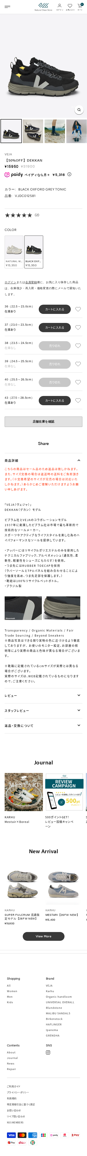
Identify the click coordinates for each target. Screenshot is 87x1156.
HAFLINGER (54, 1024)
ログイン (10, 282)
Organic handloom (59, 996)
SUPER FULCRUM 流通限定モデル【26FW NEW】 (22, 916)
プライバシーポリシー (18, 1092)
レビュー (11, 695)
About (11, 1052)
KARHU (10, 910)
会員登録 (31, 282)
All (9, 985)
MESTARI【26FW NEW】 (62, 915)
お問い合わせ (14, 1110)
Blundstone (54, 1007)
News (10, 1063)
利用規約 (11, 1098)
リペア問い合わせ (16, 1116)
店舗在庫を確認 (44, 421)
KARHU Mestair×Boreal (17, 819)
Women (12, 991)
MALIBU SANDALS (58, 1013)
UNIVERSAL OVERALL (60, 1002)
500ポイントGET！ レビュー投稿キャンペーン (59, 821)
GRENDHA (53, 1035)
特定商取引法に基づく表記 (21, 1104)
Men (10, 996)
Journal (12, 1058)
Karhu (50, 991)
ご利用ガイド (13, 1086)
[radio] (14, 252)
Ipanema (52, 1030)
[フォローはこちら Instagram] (48, 1052)
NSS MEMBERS (15, 1122)
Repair (11, 1069)
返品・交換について (19, 725)
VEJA (8, 154)
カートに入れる (54, 309)
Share (43, 443)
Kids (10, 1002)
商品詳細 (12, 460)
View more (44, 936)
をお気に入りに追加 (78, 309)
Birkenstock (54, 1019)
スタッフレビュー (17, 710)
